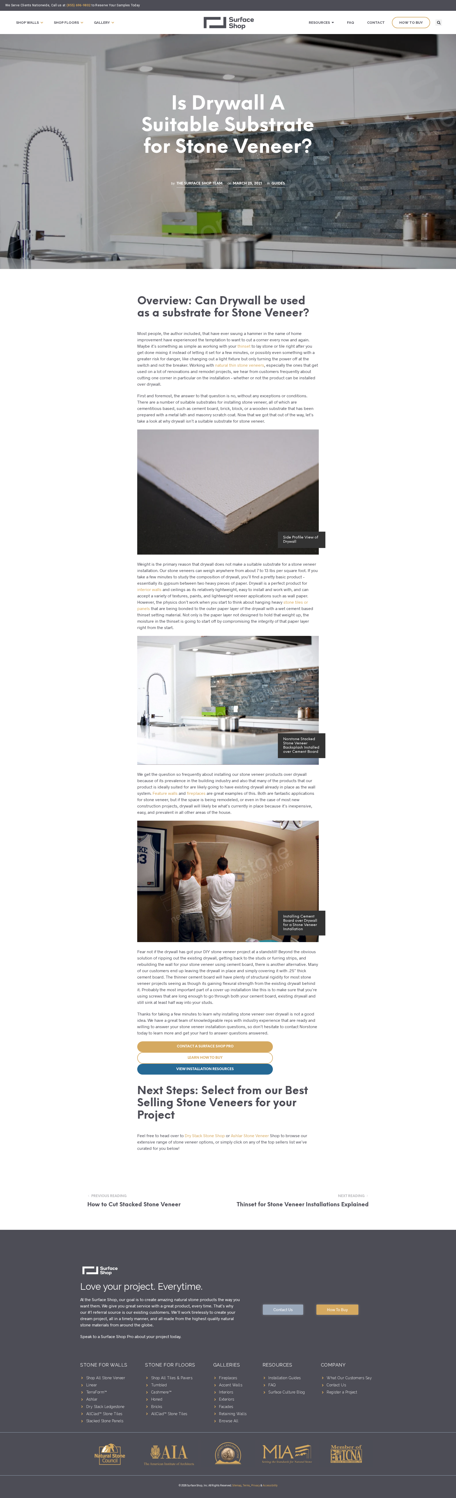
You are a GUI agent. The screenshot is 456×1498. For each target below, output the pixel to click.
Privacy (255, 1485)
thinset (244, 345)
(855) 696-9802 (78, 5)
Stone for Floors (170, 1365)
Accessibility (270, 1485)
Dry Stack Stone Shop (205, 1135)
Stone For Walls (103, 1365)
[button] (438, 22)
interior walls (149, 589)
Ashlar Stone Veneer (250, 1135)
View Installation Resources (205, 1069)
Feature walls (165, 793)
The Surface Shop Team (199, 183)
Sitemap (236, 1485)
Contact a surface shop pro (205, 1046)
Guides (278, 183)
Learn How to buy (205, 1058)
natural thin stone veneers (239, 364)
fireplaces (196, 793)
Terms (246, 1485)
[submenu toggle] (41, 22)
